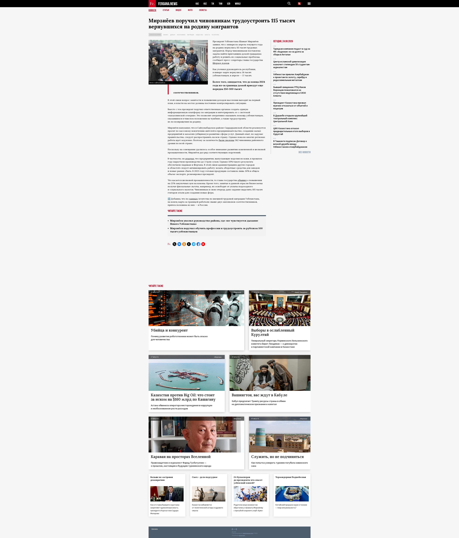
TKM (220, 3)
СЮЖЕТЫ (203, 10)
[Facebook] (198, 244)
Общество (199, 35)
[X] (174, 244)
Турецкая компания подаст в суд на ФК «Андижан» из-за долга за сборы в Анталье (291, 51)
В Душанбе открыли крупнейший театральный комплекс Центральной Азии (290, 118)
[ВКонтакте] (179, 244)
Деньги (172, 35)
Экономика (181, 35)
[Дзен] (189, 244)
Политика (215, 35)
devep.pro (242, 535)
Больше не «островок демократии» (161, 478)
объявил (242, 180)
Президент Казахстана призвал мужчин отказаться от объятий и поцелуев (290, 105)
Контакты (155, 529)
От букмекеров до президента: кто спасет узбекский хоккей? (248, 480)
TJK (212, 3)
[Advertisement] (229, 266)
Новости (152, 10)
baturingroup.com (248, 533)
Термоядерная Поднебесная (290, 477)
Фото (190, 10)
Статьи (166, 10)
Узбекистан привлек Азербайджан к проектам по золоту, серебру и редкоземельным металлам (291, 77)
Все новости (305, 152)
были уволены (226, 140)
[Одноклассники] (184, 244)
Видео (178, 10)
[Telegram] (194, 244)
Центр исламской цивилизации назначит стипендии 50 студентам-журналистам (291, 64)
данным (193, 198)
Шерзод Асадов (221, 63)
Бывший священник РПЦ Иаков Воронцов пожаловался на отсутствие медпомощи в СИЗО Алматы (289, 91)
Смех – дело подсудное (204, 477)
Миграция (190, 35)
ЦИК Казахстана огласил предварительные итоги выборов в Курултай (291, 131)
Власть (207, 35)
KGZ (205, 3)
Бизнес (165, 35)
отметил (189, 158)
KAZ (197, 3)
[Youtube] (203, 244)
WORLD (237, 3)
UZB (228, 3)
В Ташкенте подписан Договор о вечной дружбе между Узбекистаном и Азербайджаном (290, 144)
